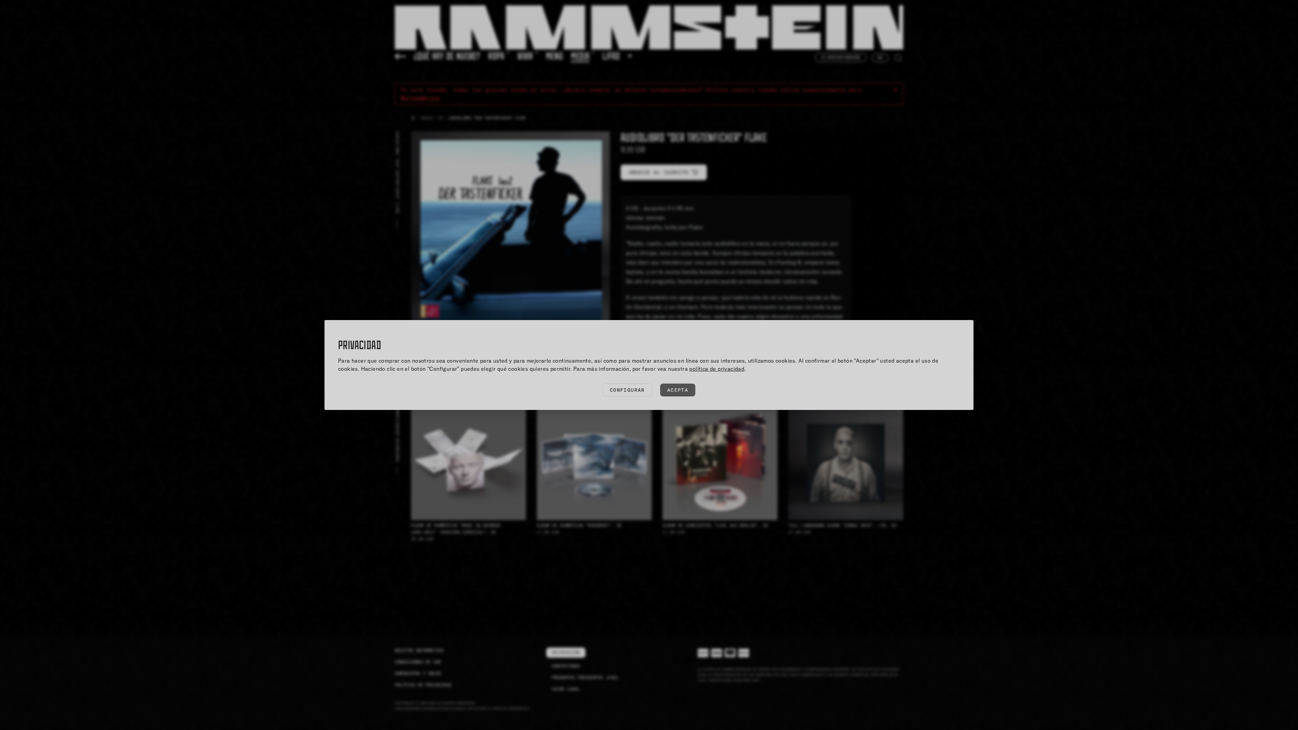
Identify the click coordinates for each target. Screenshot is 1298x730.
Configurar (627, 390)
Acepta (677, 390)
